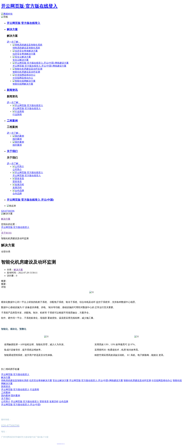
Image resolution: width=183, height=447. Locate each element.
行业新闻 (17, 114)
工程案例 (12, 120)
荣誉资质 (17, 181)
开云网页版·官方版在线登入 (29, 6)
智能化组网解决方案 (23, 84)
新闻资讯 (12, 89)
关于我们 (12, 151)
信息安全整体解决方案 (24, 54)
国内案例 (17, 139)
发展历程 (17, 187)
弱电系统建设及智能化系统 (26, 48)
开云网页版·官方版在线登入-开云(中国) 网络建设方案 (39, 66)
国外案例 (17, 145)
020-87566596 (7, 211)
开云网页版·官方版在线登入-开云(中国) (30, 199)
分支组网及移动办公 (23, 78)
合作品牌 (17, 193)
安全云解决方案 (21, 60)
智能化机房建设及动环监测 (26, 72)
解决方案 (12, 29)
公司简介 (17, 169)
